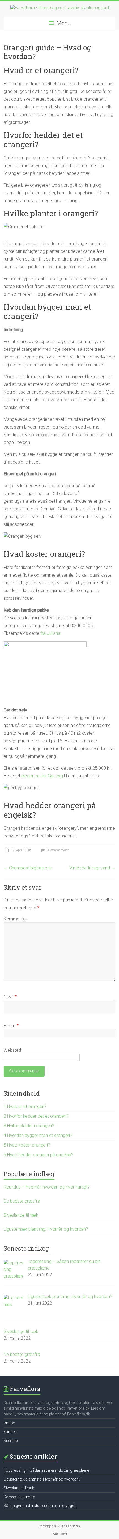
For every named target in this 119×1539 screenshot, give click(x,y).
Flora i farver (59, 1533)
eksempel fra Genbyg (42, 775)
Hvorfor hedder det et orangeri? (36, 1116)
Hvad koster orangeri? (27, 1145)
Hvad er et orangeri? (25, 1106)
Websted (12, 1050)
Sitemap (11, 1440)
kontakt (10, 1432)
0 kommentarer (57, 850)
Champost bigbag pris (28, 868)
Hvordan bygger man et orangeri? (38, 1135)
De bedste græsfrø (22, 1201)
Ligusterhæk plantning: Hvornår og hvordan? (46, 1229)
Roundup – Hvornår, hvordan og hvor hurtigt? (47, 1187)
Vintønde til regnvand (92, 868)
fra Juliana (50, 633)
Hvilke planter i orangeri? (29, 1125)
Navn (10, 996)
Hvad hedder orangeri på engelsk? (38, 1154)
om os (9, 1423)
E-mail (11, 1025)
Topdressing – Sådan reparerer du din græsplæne (46, 1470)
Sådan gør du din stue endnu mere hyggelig (41, 1505)
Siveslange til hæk (21, 1215)
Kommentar (15, 919)
